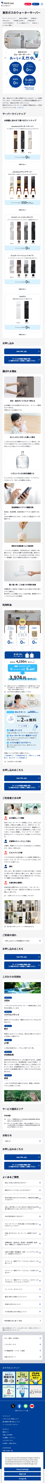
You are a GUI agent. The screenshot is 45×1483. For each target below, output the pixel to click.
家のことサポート (34, 1328)
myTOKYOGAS (7, 1448)
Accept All (22, 1479)
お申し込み (6, 20)
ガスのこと (6, 1429)
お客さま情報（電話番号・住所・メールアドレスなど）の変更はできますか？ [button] (22, 1253)
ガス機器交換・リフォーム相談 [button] (14, 1351)
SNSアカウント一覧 (21, 1411)
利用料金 (33, 18)
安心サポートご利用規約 (17, 758)
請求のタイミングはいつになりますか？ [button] (18, 1190)
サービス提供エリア (22, 23)
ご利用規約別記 (20, 755)
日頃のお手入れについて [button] (13, 1304)
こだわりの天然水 (8, 23)
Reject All (22, 1474)
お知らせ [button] (8, 1141)
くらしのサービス (22, 1328)
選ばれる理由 (23, 18)
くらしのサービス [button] (10, 1344)
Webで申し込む (22, 351)
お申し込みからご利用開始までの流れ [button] (17, 941)
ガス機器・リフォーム (9, 1437)
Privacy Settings (22, 1469)
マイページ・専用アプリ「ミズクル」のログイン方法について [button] (22, 1262)
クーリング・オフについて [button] (13, 1289)
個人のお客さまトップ (9, 1328)
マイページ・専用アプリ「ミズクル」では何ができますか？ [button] (22, 1271)
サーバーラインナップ (9, 18)
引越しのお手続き (8, 1435)
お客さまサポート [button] (10, 1357)
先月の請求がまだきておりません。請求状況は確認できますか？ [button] (22, 1199)
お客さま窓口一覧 (8, 1451)
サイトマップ (6, 1416)
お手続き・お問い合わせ (9, 1443)
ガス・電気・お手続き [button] (11, 1338)
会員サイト (35, 4)
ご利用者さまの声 (18, 20)
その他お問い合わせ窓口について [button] (16, 1312)
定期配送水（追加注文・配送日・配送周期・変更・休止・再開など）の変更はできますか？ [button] (22, 1243)
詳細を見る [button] (22, 164)
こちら (19, 107)
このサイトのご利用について (11, 1419)
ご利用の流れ (31, 20)
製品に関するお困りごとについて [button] (16, 1297)
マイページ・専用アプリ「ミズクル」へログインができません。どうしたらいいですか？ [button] (22, 1281)
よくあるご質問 (7, 25)
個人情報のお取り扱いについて (11, 1422)
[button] (42, 4)
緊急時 (28, 4)
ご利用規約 (8, 755)
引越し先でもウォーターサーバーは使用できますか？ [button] (21, 1234)
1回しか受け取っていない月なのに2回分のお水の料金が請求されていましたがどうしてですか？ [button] (22, 1208)
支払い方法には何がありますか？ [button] (16, 1183)
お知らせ (34, 23)
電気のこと (6, 1432)
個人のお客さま (5, 5)
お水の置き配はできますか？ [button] (14, 1216)
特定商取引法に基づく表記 (13, 1321)
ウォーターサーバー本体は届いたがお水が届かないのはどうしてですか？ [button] (22, 1225)
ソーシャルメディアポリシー (11, 1424)
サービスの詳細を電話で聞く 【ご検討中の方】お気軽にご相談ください (22, 360)
